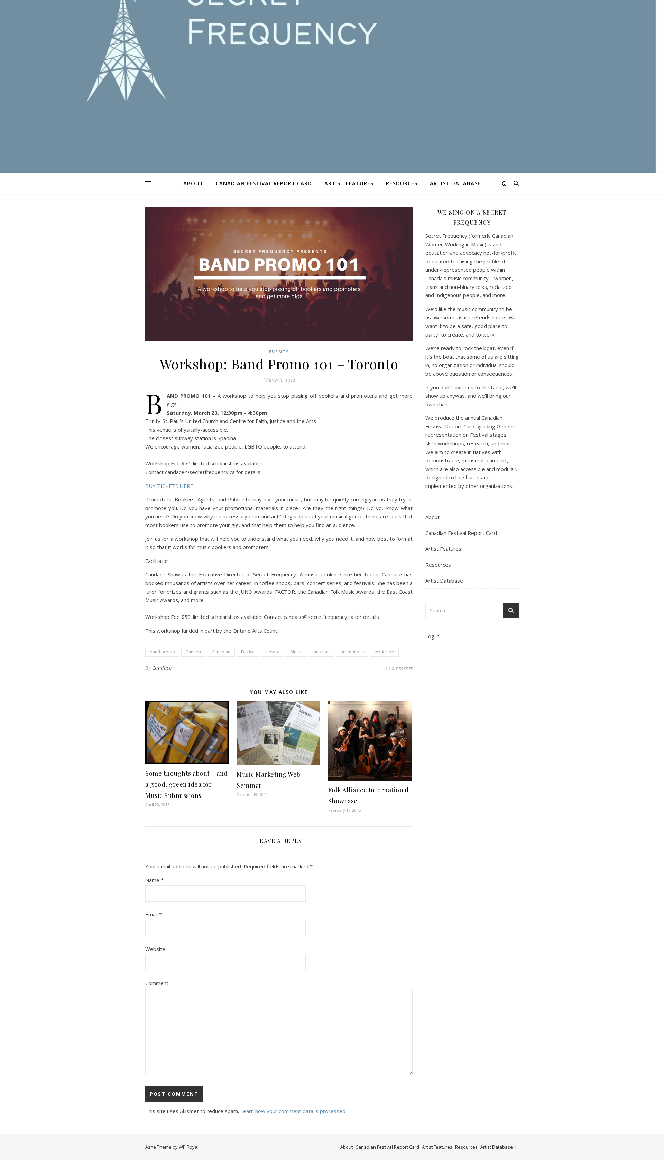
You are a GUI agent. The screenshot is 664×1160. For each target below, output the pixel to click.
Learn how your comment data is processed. (293, 1110)
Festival (248, 652)
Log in (432, 636)
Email (153, 914)
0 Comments (398, 667)
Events (279, 352)
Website (155, 948)
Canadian (221, 652)
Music (296, 652)
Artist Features (349, 183)
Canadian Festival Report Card (264, 183)
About (193, 183)
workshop (384, 652)
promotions (352, 652)
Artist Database (455, 183)
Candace (162, 667)
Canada (193, 652)
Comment (156, 983)
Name (154, 880)
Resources (401, 183)
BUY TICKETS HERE (169, 485)
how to (273, 652)
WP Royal (189, 1147)
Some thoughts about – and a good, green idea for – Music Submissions (186, 784)
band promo (162, 652)
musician (321, 652)
